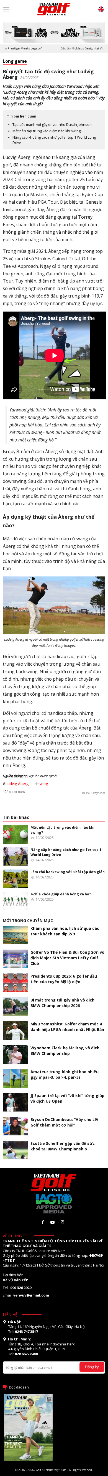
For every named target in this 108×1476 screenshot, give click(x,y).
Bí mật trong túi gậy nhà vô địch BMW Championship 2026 (62, 1002)
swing (43, 783)
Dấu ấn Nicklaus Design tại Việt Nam (78, 48)
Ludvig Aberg (17, 783)
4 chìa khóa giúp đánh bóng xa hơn (61, 894)
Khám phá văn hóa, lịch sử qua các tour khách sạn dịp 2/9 (64, 931)
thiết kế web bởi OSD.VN (54, 1474)
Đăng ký (92, 1366)
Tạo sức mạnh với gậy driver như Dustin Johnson (52, 124)
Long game (15, 61)
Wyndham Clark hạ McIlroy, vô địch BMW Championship (64, 1050)
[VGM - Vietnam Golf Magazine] (54, 9)
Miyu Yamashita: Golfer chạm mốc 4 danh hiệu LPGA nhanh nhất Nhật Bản (67, 1026)
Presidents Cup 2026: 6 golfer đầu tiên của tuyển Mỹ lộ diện (63, 978)
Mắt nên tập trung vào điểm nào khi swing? (47, 131)
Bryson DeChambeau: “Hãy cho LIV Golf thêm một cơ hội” (64, 1122)
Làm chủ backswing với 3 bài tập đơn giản (67, 872)
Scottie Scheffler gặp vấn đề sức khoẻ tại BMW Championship (62, 1146)
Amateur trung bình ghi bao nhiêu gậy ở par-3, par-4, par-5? (64, 1074)
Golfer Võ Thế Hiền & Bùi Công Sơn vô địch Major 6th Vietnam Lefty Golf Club (67, 958)
